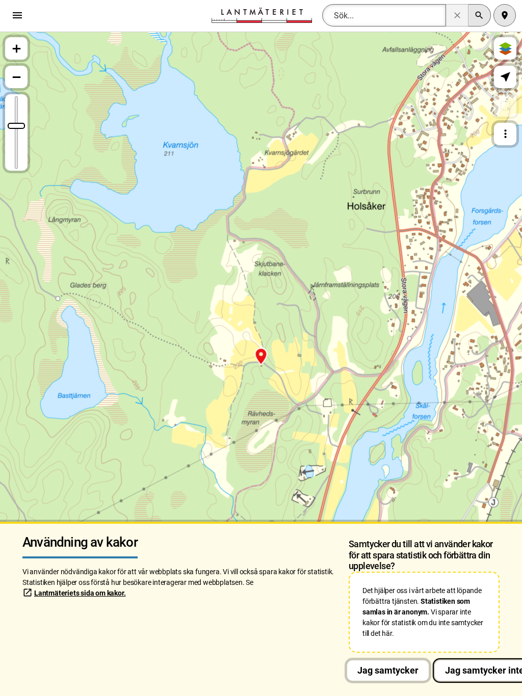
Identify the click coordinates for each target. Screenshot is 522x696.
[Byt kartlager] (505, 48)
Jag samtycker (388, 670)
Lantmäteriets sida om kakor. (79, 593)
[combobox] (384, 15)
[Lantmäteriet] (261, 14)
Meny (20, 15)
